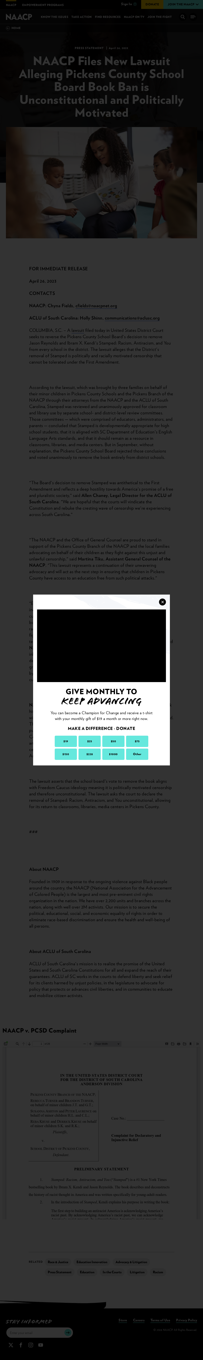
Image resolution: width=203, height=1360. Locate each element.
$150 (65, 754)
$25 (89, 741)
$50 (113, 741)
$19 (65, 741)
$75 (137, 741)
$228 (89, 754)
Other (137, 754)
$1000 (113, 754)
